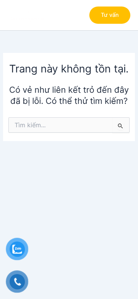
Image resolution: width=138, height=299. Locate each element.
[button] (109, 15)
